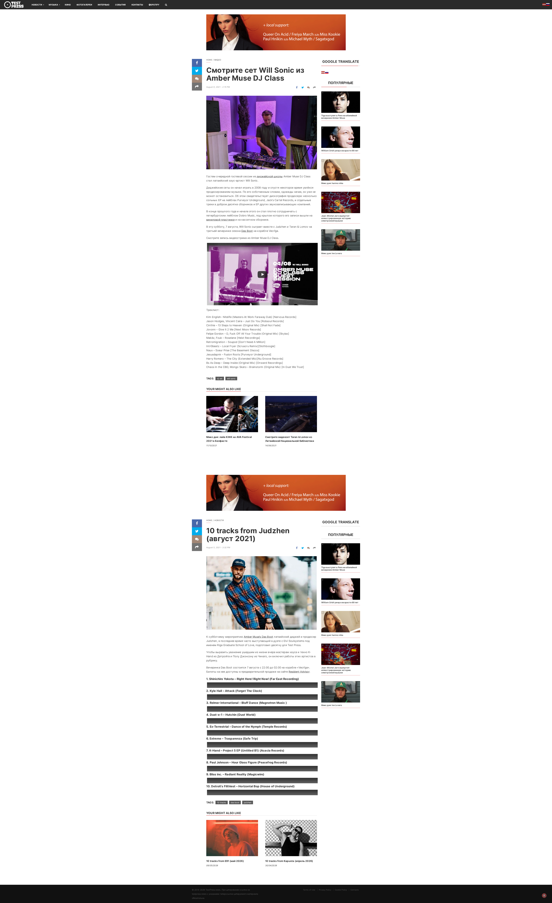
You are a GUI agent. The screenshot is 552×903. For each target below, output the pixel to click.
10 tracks (221, 802)
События (120, 4)
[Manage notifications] (544, 895)
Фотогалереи (84, 4)
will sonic (231, 378)
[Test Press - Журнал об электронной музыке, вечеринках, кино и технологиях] (16, 4)
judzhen (247, 802)
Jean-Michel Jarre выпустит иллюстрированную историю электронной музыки (336, 218)
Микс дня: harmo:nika (332, 183)
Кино (68, 4)
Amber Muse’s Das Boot (258, 636)
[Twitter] (197, 71)
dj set (219, 378)
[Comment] (197, 79)
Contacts (354, 890)
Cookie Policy (341, 890)
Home (209, 60)
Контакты (137, 4)
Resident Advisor (299, 671)
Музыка (53, 4)
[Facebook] (197, 63)
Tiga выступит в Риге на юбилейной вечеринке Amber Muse (339, 116)
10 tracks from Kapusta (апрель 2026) (289, 861)
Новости (37, 4)
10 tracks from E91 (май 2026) (225, 861)
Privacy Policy (325, 890)
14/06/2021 (270, 445)
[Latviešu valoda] (323, 72)
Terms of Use (309, 890)
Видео (217, 60)
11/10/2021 (211, 445)
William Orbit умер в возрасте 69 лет (340, 150)
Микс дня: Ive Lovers (331, 253)
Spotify (155, 4)
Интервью (103, 4)
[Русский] (327, 72)
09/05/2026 (212, 865)
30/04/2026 (271, 865)
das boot (235, 802)
